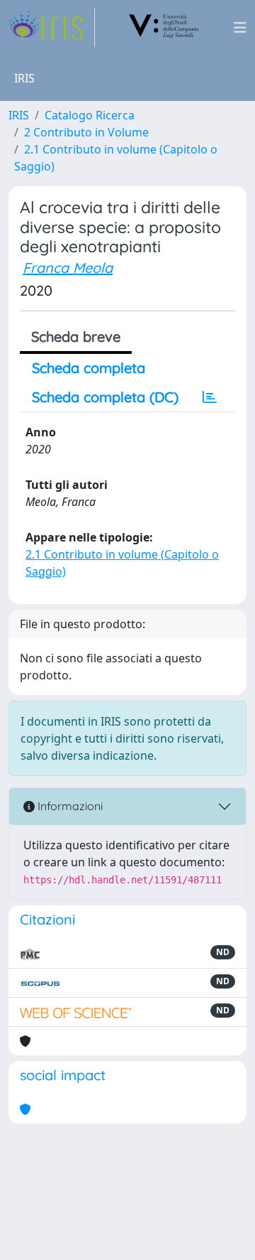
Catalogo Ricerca (90, 115)
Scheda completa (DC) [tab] (105, 397)
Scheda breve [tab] (75, 336)
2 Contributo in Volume (86, 132)
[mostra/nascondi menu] (240, 28)
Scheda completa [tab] (88, 368)
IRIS (18, 115)
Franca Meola (68, 267)
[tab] (210, 397)
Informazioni (69, 806)
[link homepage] (51, 28)
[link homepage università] (164, 28)
